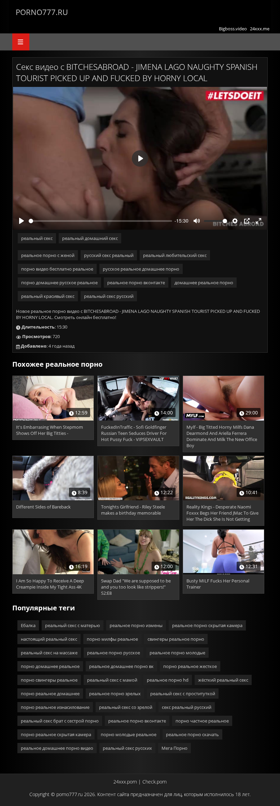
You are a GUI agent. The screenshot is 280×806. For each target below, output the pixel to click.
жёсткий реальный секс (223, 680)
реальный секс (37, 238)
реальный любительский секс (175, 255)
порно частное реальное (202, 721)
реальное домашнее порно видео (57, 748)
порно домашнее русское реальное (59, 282)
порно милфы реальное (112, 639)
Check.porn (154, 781)
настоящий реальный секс (49, 639)
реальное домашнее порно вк (121, 666)
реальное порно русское (113, 653)
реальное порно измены (136, 625)
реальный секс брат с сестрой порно (60, 721)
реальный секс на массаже (49, 653)
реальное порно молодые (177, 653)
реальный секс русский (109, 296)
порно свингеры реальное (49, 680)
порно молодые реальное (128, 734)
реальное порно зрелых (115, 693)
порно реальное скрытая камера (56, 734)
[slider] (100, 221)
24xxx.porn (125, 781)
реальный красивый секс (47, 296)
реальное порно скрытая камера (207, 625)
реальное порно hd (167, 680)
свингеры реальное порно (176, 639)
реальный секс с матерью (72, 625)
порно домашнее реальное (50, 666)
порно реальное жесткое (190, 666)
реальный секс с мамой (112, 680)
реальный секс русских (127, 748)
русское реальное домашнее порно (141, 269)
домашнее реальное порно (203, 282)
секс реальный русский (186, 707)
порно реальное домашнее (50, 693)
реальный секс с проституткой (182, 693)
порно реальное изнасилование (55, 707)
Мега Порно (174, 748)
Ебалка (28, 625)
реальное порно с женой (47, 255)
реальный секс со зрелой (125, 707)
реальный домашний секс (90, 238)
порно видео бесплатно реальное (57, 269)
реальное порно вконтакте (136, 282)
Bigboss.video (233, 29)
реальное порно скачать (192, 734)
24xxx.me (259, 29)
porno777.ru (42, 12)
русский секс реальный (109, 255)
